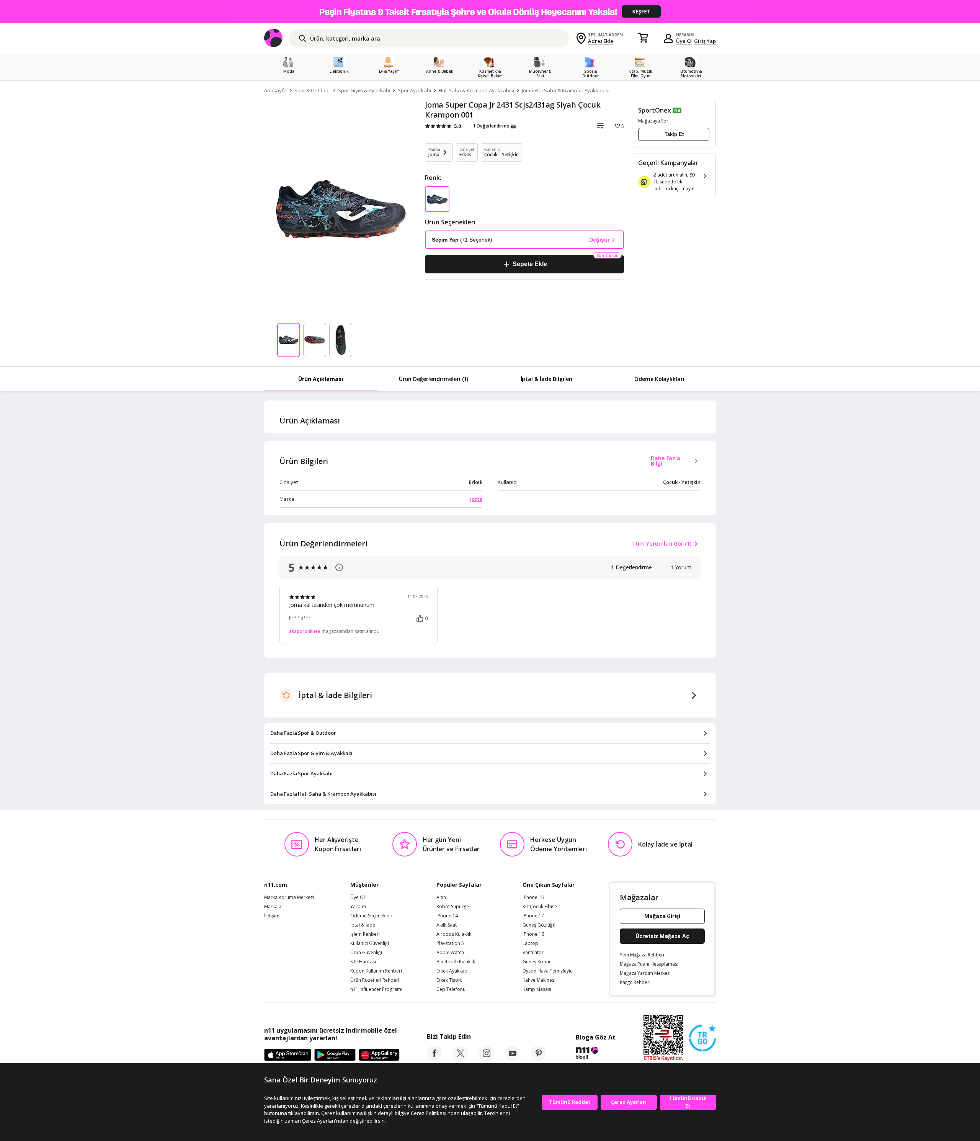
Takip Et (674, 134)
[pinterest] (538, 1058)
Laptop (530, 943)
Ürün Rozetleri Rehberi (374, 980)
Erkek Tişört (449, 980)
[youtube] (512, 1058)
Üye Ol (684, 41)
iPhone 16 (533, 934)
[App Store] (287, 1055)
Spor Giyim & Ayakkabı (364, 90)
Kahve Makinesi (539, 980)
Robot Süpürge (452, 907)
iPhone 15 (533, 897)
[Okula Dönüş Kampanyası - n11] (490, 11)
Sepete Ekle (530, 264)
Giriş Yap (705, 41)
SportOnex (654, 110)
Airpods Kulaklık (453, 934)
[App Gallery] (379, 1055)
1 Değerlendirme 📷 (494, 126)
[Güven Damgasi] (702, 1038)
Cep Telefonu (451, 989)
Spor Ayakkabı (414, 90)
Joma (476, 498)
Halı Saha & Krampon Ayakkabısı (476, 90)
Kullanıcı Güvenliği (369, 943)
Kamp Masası (537, 989)
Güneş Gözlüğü (539, 925)
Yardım (358, 907)
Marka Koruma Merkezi (289, 897)
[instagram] (486, 1058)
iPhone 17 (533, 916)
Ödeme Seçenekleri (371, 916)
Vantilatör (533, 953)
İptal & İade (362, 925)
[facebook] (434, 1058)
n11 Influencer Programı (376, 989)
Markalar (273, 907)
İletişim (271, 916)
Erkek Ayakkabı (452, 971)
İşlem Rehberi (365, 934)
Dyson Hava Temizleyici (548, 971)
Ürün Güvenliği (366, 953)
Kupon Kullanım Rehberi (376, 971)
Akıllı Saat (446, 925)
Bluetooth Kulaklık (455, 962)
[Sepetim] (643, 38)
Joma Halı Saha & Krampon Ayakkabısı (565, 90)
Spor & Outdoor (312, 90)
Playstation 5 (450, 943)
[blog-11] (595, 1054)
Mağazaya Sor (653, 121)
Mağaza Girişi (662, 916)
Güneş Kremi (536, 962)
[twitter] (460, 1058)
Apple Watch (450, 953)
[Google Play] (335, 1055)
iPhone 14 (447, 916)
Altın (441, 897)
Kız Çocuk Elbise (540, 907)
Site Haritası (363, 962)
